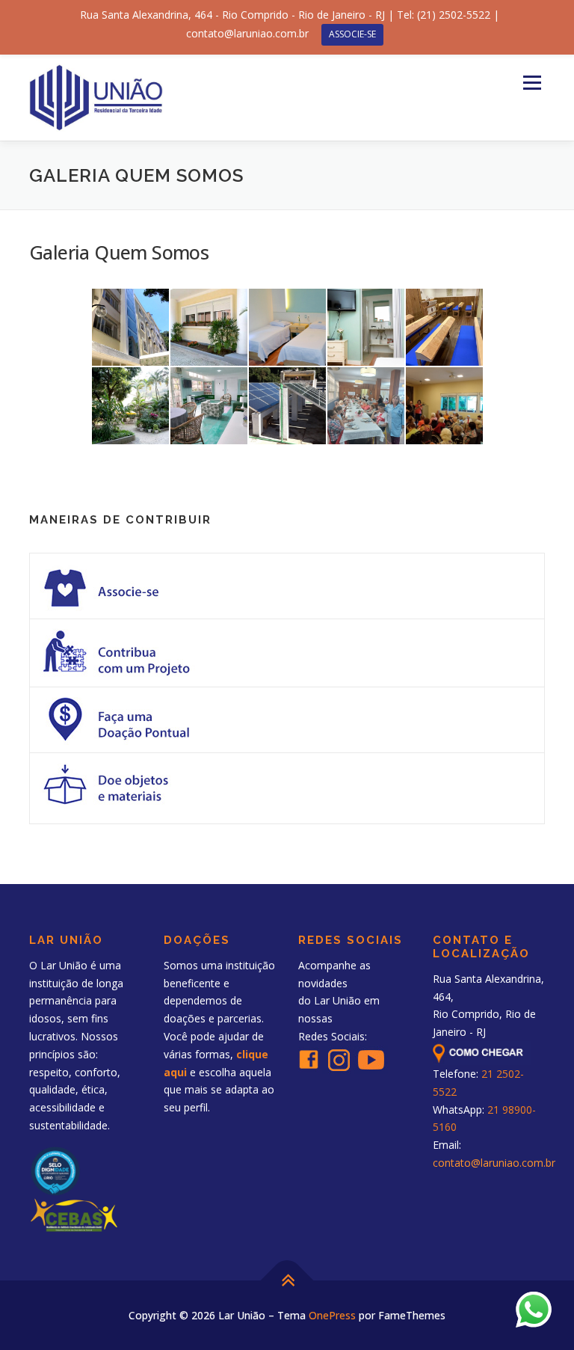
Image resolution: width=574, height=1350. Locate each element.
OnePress (332, 1315)
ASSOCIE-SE (352, 34)
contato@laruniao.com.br (494, 1163)
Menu (532, 82)
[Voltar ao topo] (287, 1280)
